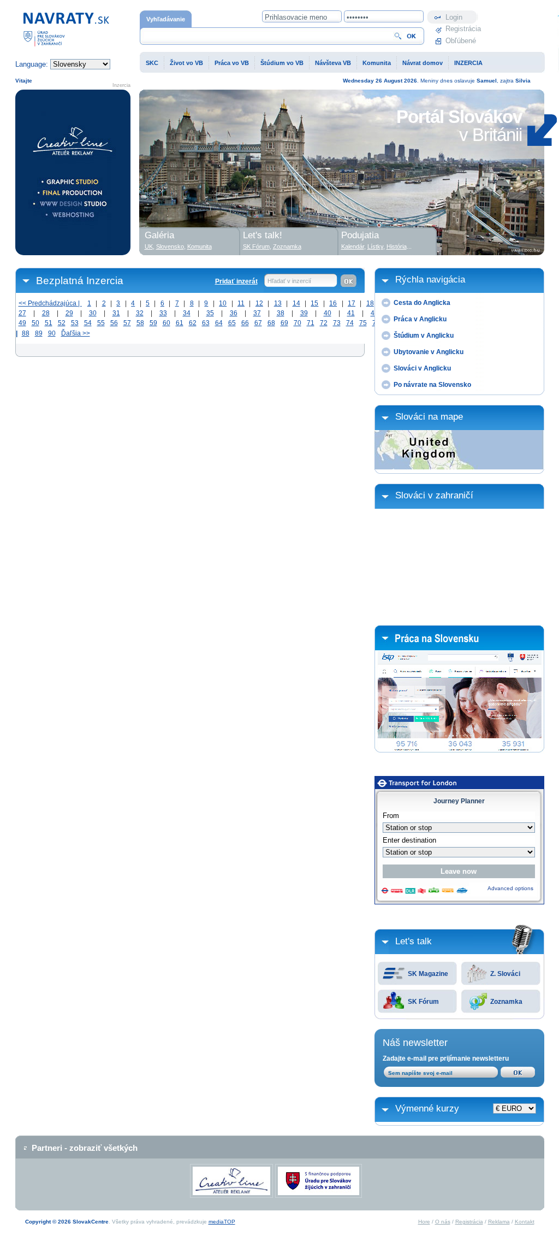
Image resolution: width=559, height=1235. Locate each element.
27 (22, 313)
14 (296, 303)
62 (193, 323)
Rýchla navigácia (430, 279)
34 (187, 313)
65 (232, 323)
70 (297, 323)
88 (25, 333)
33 (163, 313)
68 (271, 323)
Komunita (376, 63)
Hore (424, 1222)
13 (278, 303)
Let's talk (413, 941)
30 (93, 313)
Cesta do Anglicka (422, 303)
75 (363, 323)
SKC (152, 63)
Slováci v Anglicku (422, 368)
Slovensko (170, 246)
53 (75, 323)
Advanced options (510, 888)
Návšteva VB (333, 63)
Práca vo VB (232, 63)
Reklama (499, 1222)
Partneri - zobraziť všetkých (85, 1147)
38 (280, 313)
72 (324, 323)
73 (337, 323)
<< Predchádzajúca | (50, 303)
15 (314, 303)
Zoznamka (506, 1001)
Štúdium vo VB (282, 63)
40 (327, 313)
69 (284, 323)
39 (304, 313)
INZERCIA (468, 63)
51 (48, 323)
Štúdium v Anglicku (424, 335)
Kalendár (352, 246)
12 (259, 303)
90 (52, 333)
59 (153, 323)
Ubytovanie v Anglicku (428, 352)
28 (46, 313)
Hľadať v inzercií (289, 281)
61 (179, 323)
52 (62, 323)
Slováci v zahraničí (434, 495)
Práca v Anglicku (420, 319)
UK (149, 246)
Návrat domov (422, 63)
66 (245, 323)
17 (351, 303)
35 (210, 313)
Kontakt (524, 1222)
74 (350, 323)
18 (370, 303)
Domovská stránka (45, 15)
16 (333, 303)
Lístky (375, 246)
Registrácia (461, 29)
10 (223, 303)
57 (127, 323)
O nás (442, 1222)
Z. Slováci (505, 974)
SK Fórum (423, 1001)
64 (219, 323)
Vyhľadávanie (165, 19)
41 (351, 313)
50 (35, 323)
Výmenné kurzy (427, 1108)
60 (166, 323)
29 (69, 313)
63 (206, 323)
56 (114, 323)
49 (22, 323)
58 (140, 323)
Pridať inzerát (236, 281)
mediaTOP (222, 1222)
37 (257, 313)
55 (101, 323)
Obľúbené (460, 41)
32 (140, 313)
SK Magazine (428, 974)
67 (258, 323)
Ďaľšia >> (75, 333)
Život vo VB (186, 63)
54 (88, 323)
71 (310, 323)
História (396, 246)
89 (39, 333)
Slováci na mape (429, 416)
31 (116, 313)
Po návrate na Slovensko (432, 385)
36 (233, 313)
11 (241, 303)
